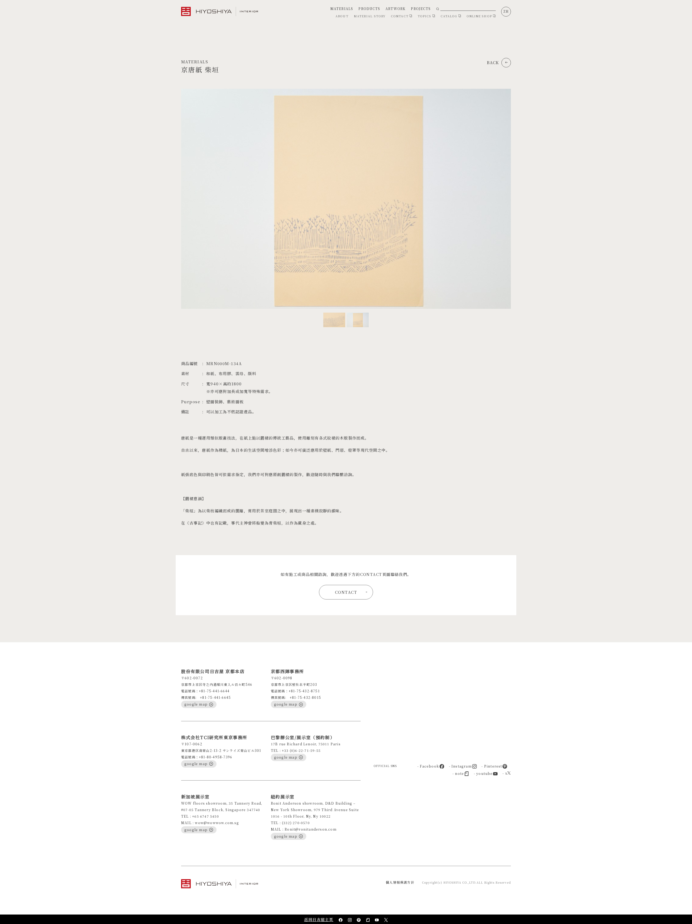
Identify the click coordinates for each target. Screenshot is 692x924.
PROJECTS (421, 8)
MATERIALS (341, 8)
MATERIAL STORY (369, 16)
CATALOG (449, 16)
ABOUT (341, 16)
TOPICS (425, 16)
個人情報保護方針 (400, 882)
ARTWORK (395, 8)
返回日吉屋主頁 (318, 919)
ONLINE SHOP (480, 16)
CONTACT (400, 16)
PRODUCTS (369, 8)
